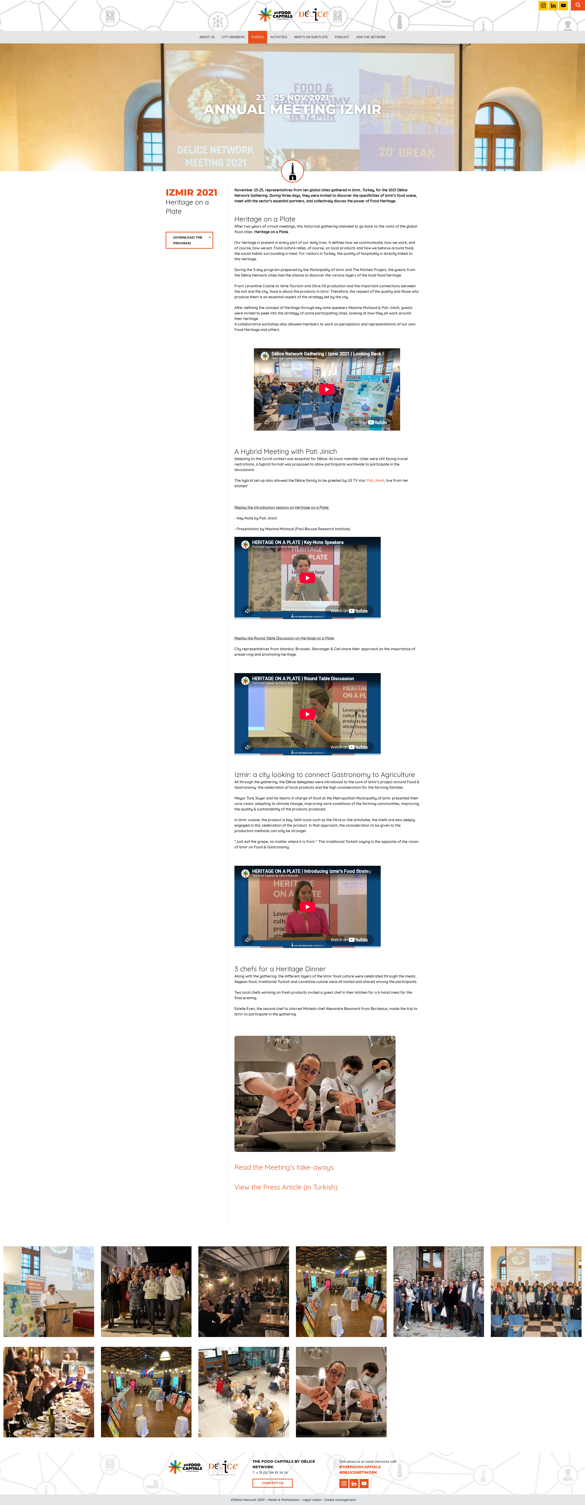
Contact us (273, 1483)
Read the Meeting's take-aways (284, 1167)
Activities (279, 37)
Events (258, 37)
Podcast (342, 37)
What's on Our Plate (311, 37)
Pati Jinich (375, 480)
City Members (233, 37)
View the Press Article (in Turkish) (286, 1187)
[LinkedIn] (553, 5)
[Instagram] (543, 5)
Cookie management (340, 1500)
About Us (207, 37)
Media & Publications (283, 1500)
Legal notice (311, 1500)
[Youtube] (563, 5)
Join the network (371, 37)
